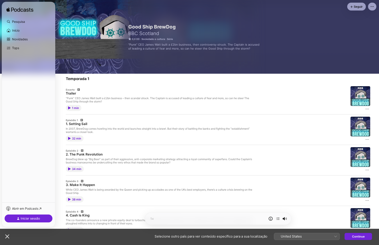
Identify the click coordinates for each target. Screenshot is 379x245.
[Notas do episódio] (270, 219)
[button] (28, 21)
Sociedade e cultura (153, 39)
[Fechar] (7, 236)
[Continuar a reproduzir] (278, 219)
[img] (19, 10)
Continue (358, 236)
